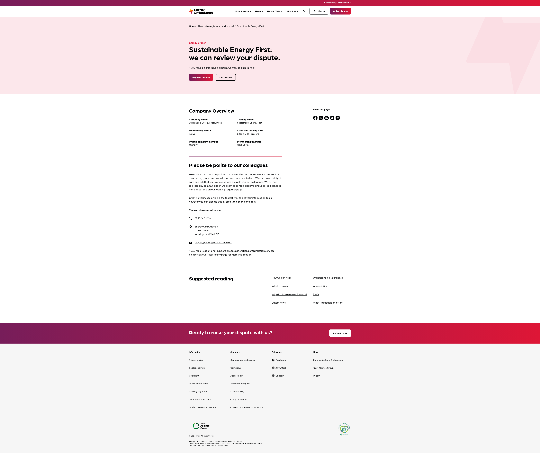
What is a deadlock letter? (328, 302)
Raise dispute (340, 11)
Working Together (226, 189)
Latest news (279, 302)
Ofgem (316, 375)
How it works (242, 11)
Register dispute (201, 77)
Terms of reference (198, 383)
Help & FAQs (273, 11)
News (258, 11)
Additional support (240, 383)
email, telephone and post (241, 201)
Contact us (235, 367)
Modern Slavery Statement (203, 407)
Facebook (280, 359)
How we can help (281, 277)
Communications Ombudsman (328, 359)
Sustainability (237, 391)
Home (192, 26)
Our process (226, 77)
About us (291, 11)
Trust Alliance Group (323, 367)
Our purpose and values (242, 359)
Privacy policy (196, 359)
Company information (200, 399)
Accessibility (214, 254)
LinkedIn (279, 375)
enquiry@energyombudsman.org (213, 242)
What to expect (281, 285)
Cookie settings (197, 367)
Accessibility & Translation (336, 2)
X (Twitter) (280, 367)
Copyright (194, 375)
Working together (198, 391)
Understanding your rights (328, 277)
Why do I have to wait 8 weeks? (289, 294)
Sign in (319, 11)
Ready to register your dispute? (216, 26)
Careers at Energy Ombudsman (246, 407)
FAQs (316, 294)
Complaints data (239, 399)
